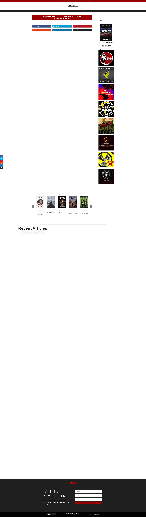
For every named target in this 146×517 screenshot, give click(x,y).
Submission (88, 11)
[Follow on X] (69, 483)
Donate (79, 11)
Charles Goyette (71, 311)
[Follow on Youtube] (76, 483)
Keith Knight (88, 1)
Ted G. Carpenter (74, 1)
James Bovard (67, 1)
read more (73, 313)
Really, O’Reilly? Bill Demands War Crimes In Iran (73, 310)
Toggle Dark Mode (51, 514)
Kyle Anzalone (81, 1)
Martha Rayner (59, 18)
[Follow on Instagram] (72, 483)
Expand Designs (97, 514)
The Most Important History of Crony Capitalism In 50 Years (73, 388)
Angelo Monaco (71, 468)
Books (63, 11)
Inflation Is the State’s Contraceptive (73, 467)
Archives (74, 11)
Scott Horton (54, 1)
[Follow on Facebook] (74, 483)
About (56, 11)
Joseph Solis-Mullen (71, 390)
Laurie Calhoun (60, 1)
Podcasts (68, 11)
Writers (93, 1)
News (60, 11)
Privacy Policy (76, 514)
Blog (84, 11)
